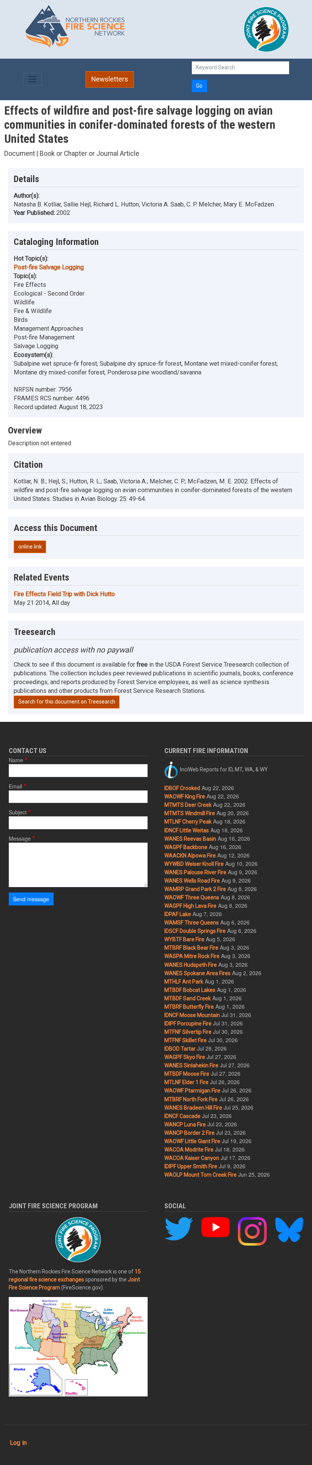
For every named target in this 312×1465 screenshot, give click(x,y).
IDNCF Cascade (182, 1116)
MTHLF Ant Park (183, 982)
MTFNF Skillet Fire (185, 1040)
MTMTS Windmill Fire (189, 813)
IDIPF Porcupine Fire (188, 1023)
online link (30, 547)
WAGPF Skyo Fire (184, 1057)
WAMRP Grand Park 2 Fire (195, 889)
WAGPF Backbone (185, 847)
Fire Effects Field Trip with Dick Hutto (64, 594)
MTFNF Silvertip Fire (188, 1032)
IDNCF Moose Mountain (192, 1015)
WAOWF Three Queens (191, 897)
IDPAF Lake (177, 914)
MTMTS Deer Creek (188, 805)
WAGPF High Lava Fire (190, 906)
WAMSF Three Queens (191, 923)
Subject (18, 812)
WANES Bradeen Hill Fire (193, 1108)
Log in (18, 1442)
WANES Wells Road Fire (192, 881)
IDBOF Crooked (182, 788)
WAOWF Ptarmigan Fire (192, 1091)
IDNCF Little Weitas (186, 830)
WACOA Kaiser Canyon (191, 1158)
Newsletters (109, 79)
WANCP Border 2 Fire (189, 1133)
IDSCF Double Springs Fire (195, 931)
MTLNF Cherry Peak (188, 822)
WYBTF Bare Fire (184, 939)
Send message (31, 899)
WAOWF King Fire (184, 796)
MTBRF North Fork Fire (191, 1099)
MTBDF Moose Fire (186, 1074)
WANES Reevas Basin (190, 839)
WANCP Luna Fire (185, 1124)
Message (20, 838)
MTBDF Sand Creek (187, 998)
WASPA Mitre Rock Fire (192, 956)
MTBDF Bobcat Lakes (189, 990)
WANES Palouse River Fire (195, 872)
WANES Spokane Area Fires (197, 973)
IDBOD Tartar (180, 1049)
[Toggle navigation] (32, 79)
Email (15, 786)
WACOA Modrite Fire (188, 1150)
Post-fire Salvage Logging (49, 267)
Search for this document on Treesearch (66, 702)
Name (16, 760)
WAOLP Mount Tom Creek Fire (200, 1175)
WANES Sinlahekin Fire (191, 1065)
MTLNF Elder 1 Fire (186, 1082)
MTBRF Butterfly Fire (189, 1007)
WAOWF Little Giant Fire (192, 1141)
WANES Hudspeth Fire (190, 965)
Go (199, 86)
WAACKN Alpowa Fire (190, 855)
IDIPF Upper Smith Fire (190, 1166)
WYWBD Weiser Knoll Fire (194, 864)
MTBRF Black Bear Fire (191, 948)
